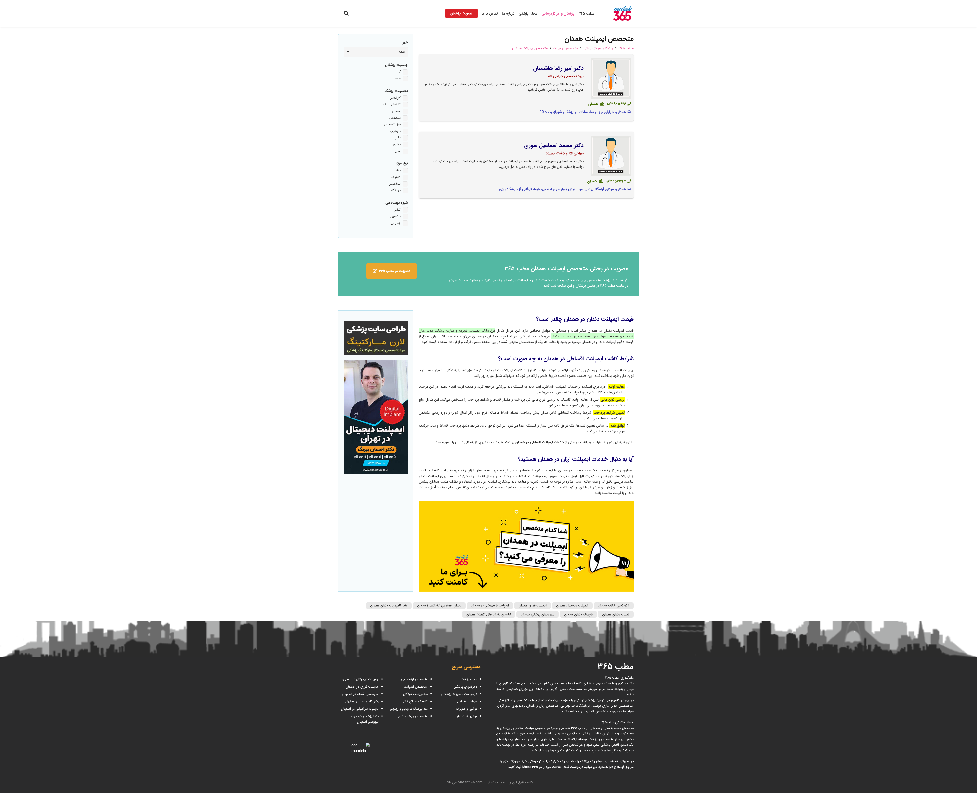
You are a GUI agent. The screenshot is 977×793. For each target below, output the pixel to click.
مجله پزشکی (468, 679)
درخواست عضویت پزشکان (459, 694)
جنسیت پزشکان (396, 65)
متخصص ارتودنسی (414, 679)
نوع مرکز (402, 163)
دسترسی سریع (466, 667)
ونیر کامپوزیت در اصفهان (362, 701)
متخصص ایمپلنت (416, 686)
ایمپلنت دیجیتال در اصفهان (360, 679)
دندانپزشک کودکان (415, 694)
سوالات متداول (467, 701)
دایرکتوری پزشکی (465, 686)
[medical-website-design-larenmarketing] (376, 338)
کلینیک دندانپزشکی (414, 701)
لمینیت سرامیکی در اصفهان (359, 709)
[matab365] (617, 13)
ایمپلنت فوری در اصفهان (362, 686)
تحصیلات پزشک (396, 91)
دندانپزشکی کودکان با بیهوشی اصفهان (364, 719)
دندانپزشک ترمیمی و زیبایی (409, 709)
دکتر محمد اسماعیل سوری (554, 145)
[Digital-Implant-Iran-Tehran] (376, 417)
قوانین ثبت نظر (467, 716)
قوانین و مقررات (466, 709)
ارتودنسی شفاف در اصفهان (360, 694)
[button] (346, 13)
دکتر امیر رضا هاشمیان (558, 68)
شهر (405, 42)
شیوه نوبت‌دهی (396, 202)
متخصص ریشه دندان (413, 716)
